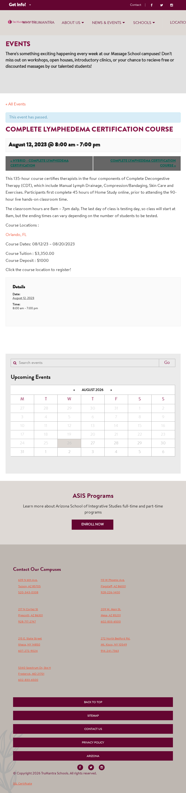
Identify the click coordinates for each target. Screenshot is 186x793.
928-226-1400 (110, 592)
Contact (135, 5)
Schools (142, 23)
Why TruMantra (38, 23)
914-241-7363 (110, 651)
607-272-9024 (28, 651)
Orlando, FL (16, 235)
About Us (71, 23)
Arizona (93, 756)
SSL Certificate (22, 783)
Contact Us (93, 729)
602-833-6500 (111, 621)
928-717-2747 (27, 621)
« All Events (16, 104)
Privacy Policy (93, 742)
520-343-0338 (28, 592)
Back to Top (93, 702)
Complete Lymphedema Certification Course (143, 163)
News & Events (106, 23)
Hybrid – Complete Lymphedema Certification (39, 163)
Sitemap (93, 715)
